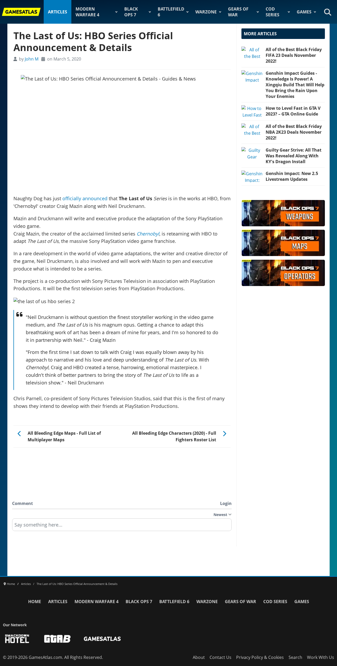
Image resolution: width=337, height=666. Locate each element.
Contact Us (220, 657)
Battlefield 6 (171, 12)
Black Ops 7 (131, 12)
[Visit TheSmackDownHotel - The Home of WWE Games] (17, 639)
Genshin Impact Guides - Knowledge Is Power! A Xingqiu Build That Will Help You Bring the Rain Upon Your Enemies (295, 84)
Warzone (206, 12)
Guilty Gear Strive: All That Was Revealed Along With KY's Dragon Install (293, 155)
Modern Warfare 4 (87, 12)
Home (34, 601)
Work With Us (320, 657)
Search (295, 657)
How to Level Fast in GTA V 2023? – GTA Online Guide (293, 111)
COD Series (272, 12)
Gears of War (238, 12)
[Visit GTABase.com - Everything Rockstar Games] (57, 639)
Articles (57, 12)
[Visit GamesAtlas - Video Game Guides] (102, 639)
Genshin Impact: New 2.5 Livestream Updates (292, 176)
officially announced (84, 198)
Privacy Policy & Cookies (260, 657)
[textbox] (121, 526)
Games (304, 12)
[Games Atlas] (21, 12)
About (199, 657)
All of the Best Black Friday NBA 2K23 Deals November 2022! (294, 132)
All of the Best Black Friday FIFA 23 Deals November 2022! (294, 55)
